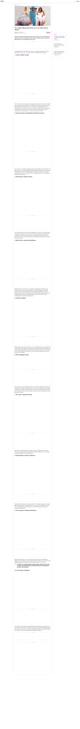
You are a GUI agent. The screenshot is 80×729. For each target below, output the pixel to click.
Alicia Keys (26, 232)
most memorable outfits (28, 52)
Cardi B (33, 347)
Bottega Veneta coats (31, 388)
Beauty (18, 4)
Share (49, 32)
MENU (78, 1)
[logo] (2, 1)
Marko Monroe (29, 108)
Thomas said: (43, 562)
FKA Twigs (17, 626)
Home (15, 4)
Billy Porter (25, 288)
